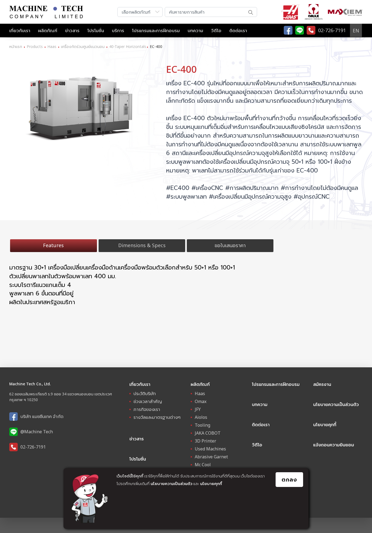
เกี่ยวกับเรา (19, 31)
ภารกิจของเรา (146, 409)
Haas (51, 46)
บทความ (195, 31)
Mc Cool (203, 465)
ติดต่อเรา (238, 31)
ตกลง (289, 479)
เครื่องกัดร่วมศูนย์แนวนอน (83, 46)
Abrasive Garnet (211, 457)
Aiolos (201, 417)
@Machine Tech (36, 432)
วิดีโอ (216, 31)
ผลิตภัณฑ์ (47, 31)
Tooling (202, 425)
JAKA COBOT (208, 433)
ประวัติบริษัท (144, 393)
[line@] (299, 30)
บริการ (118, 31)
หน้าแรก (15, 46)
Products (35, 46)
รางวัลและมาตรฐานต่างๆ (157, 417)
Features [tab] (53, 245)
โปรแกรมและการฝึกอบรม (156, 31)
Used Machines (210, 449)
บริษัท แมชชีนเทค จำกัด (41, 416)
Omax (200, 401)
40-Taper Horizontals (127, 46)
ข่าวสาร (72, 31)
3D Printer (205, 441)
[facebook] (288, 30)
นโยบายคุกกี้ (211, 483)
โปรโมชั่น (95, 31)
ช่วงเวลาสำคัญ (147, 401)
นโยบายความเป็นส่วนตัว (171, 483)
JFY (198, 409)
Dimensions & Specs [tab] (142, 245)
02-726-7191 (33, 447)
